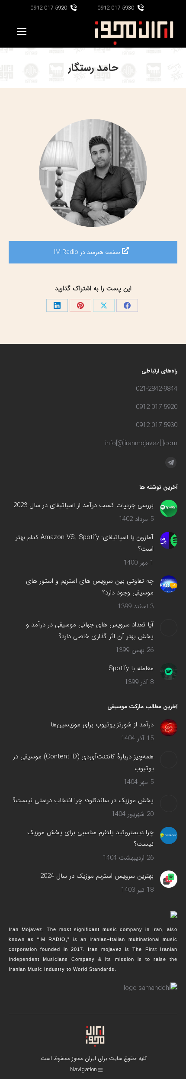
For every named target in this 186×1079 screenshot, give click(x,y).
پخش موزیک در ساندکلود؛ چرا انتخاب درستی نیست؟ (83, 800)
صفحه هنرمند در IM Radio (88, 252)
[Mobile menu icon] (21, 31)
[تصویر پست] (168, 508)
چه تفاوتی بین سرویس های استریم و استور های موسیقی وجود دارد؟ (90, 587)
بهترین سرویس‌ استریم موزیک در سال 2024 (97, 876)
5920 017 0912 (48, 8)
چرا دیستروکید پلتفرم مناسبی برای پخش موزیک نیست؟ (90, 838)
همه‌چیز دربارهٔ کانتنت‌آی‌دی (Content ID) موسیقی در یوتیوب (83, 762)
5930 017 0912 (115, 8)
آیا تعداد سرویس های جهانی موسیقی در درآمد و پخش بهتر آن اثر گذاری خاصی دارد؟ (90, 631)
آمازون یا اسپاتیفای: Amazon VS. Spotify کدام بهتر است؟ (85, 543)
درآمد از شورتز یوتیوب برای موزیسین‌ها (102, 724)
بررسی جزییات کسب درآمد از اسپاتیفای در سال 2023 (83, 505)
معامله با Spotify (131, 668)
